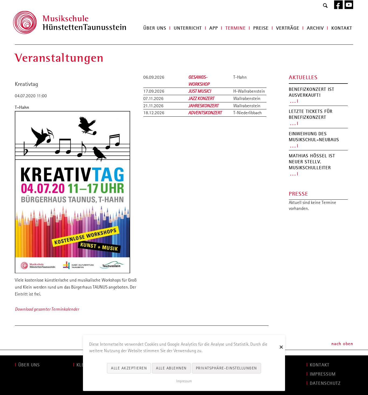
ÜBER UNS (29, 365)
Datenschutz (325, 383)
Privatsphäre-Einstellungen (226, 368)
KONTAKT (319, 365)
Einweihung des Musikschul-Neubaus (314, 137)
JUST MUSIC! (199, 91)
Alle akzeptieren (129, 368)
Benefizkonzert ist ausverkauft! (311, 92)
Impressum (184, 381)
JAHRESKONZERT (203, 105)
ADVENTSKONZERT (205, 112)
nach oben (342, 344)
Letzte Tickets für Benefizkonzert (310, 114)
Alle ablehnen (171, 368)
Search (325, 6)
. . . (293, 101)
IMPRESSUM (323, 374)
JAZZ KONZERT (201, 98)
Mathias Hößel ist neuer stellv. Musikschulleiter (312, 162)
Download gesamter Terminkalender (47, 309)
